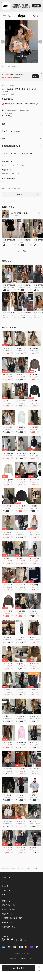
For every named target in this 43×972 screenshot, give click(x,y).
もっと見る (21, 251)
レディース (6, 877)
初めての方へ (7, 900)
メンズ (4, 881)
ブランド (5, 886)
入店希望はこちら (8, 926)
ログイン (17, 110)
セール (4, 894)
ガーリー (5, 173)
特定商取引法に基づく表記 (12, 918)
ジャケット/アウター (8, 165)
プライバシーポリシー (10, 905)
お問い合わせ (6, 188)
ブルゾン (23, 165)
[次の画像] (40, 42)
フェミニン (15, 173)
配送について (16, 188)
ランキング (6, 890)
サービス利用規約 (8, 909)
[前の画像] (3, 42)
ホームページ (5, 868)
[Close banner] (2, 2)
